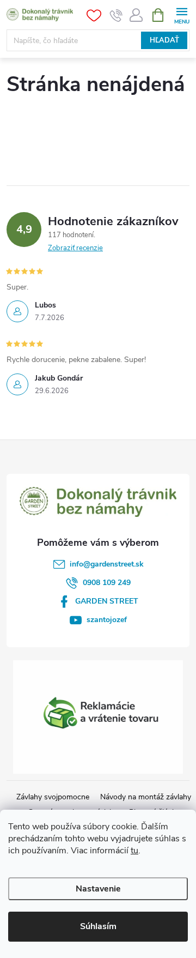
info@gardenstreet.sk (107, 564)
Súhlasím (98, 926)
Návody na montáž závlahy (145, 797)
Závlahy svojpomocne (52, 797)
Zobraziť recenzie (75, 248)
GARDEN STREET (106, 601)
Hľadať (164, 40)
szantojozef (107, 619)
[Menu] (181, 14)
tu (134, 851)
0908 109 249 (107, 582)
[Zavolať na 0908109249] (116, 15)
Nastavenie (98, 889)
